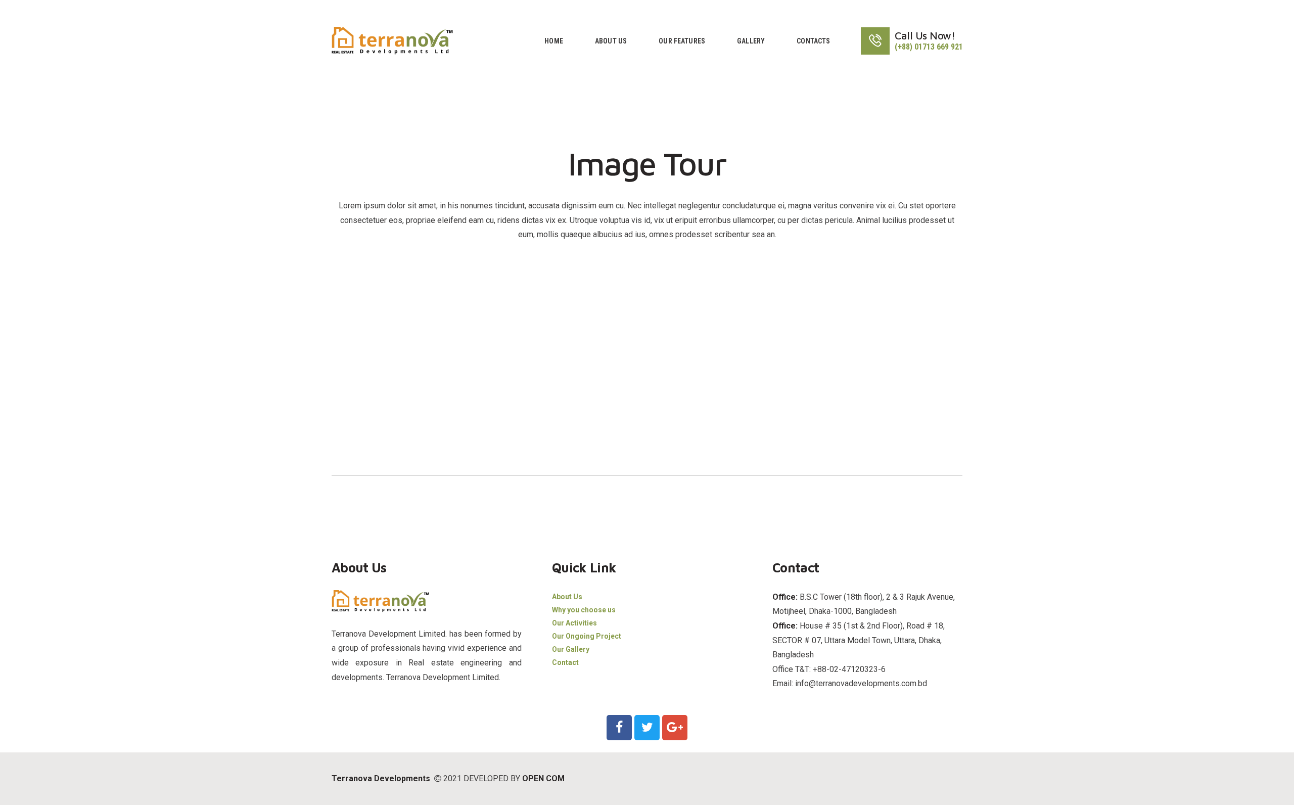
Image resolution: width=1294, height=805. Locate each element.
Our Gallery (570, 649)
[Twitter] (647, 727)
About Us (567, 597)
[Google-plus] (674, 727)
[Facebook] (619, 727)
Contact (565, 662)
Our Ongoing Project (586, 636)
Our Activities (574, 623)
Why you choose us (584, 610)
